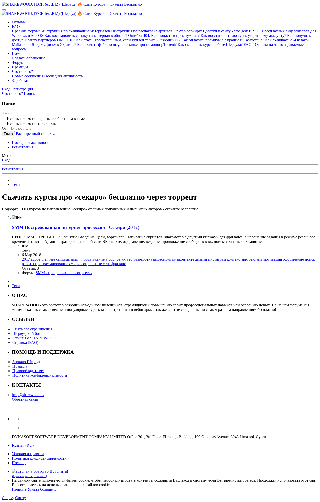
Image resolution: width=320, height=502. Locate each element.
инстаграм (217, 259)
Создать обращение (28, 58)
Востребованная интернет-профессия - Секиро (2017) (76, 227)
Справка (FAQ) (25, 342)
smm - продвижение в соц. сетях (99, 259)
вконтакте (186, 259)
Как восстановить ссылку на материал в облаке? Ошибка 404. (97, 35)
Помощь (19, 53)
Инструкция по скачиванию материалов (76, 31)
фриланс (119, 264)
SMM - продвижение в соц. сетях (64, 273)
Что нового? (22, 71)
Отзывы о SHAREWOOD (34, 338)
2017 (26, 259)
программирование (52, 264)
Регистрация (23, 147)
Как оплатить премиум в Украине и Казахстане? (223, 40)
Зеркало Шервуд (26, 362)
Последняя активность (63, 76)
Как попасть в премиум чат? (175, 35)
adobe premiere (43, 259)
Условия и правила (28, 454)
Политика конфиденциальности (39, 375)
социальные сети (97, 264)
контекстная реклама (245, 259)
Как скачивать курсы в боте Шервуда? (210, 44)
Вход (6, 160)
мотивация (273, 259)
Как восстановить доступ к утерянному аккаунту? (243, 35)
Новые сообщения (27, 76)
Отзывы (19, 22)
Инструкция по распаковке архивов (141, 31)
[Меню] (4, 10)
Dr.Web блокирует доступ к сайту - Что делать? (214, 31)
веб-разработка (140, 259)
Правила (19, 366)
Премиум (20, 67)
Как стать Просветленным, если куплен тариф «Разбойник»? (128, 40)
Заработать (21, 80)
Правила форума (26, 31)
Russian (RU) (23, 445)
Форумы (19, 62)
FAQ (16, 26)
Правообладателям (28, 371)
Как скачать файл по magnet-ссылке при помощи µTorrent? (127, 44)
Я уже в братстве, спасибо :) (29, 476)
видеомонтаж (165, 259)
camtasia (63, 259)
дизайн (201, 259)
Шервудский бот (26, 333)
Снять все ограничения (32, 329)
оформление (294, 259)
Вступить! (59, 471)
